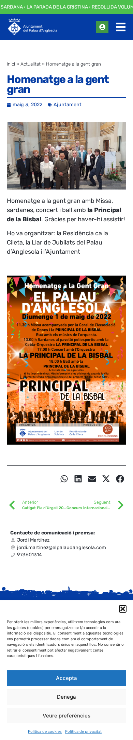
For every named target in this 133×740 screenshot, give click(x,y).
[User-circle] (102, 27)
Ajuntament (68, 105)
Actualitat (30, 64)
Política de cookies (45, 731)
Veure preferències (66, 715)
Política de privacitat (83, 731)
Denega (66, 697)
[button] (122, 608)
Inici (11, 64)
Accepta (66, 678)
